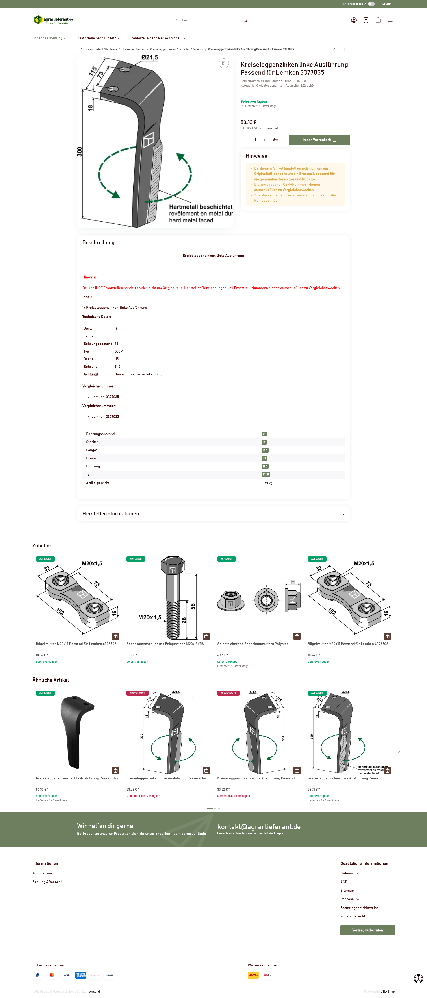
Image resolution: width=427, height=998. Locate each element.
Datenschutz (350, 873)
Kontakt (386, 3)
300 (265, 450)
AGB (343, 882)
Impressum (349, 899)
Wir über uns (42, 873)
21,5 (265, 466)
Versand (272, 128)
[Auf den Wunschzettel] (224, 63)
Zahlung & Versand (47, 882)
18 (264, 442)
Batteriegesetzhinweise (359, 908)
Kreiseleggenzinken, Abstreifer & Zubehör (285, 85)
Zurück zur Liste (90, 49)
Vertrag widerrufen (367, 930)
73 (264, 434)
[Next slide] (399, 751)
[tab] (210, 808)
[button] (354, 20)
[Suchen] (245, 20)
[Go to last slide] (28, 751)
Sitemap (347, 890)
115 (264, 458)
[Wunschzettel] (366, 20)
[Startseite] (53, 20)
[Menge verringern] (246, 140)
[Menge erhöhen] (264, 140)
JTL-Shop (388, 991)
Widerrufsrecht (352, 916)
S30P (266, 474)
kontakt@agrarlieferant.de (259, 827)
